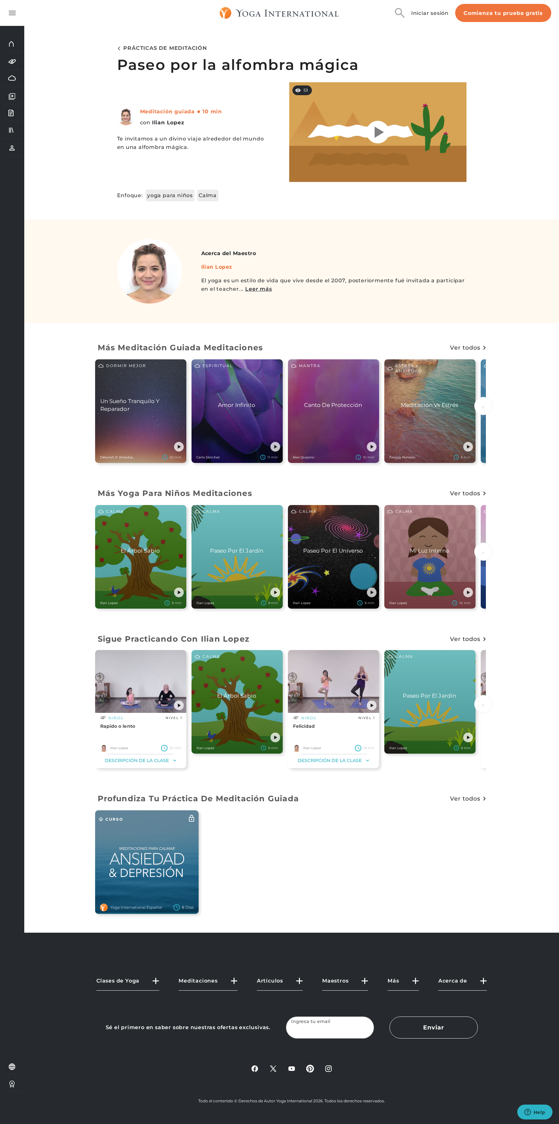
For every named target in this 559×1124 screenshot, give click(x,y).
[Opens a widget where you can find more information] (535, 1113)
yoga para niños (170, 195)
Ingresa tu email (311, 1021)
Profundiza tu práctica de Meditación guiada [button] (198, 798)
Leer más (258, 289)
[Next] (483, 406)
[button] (179, 447)
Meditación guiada (167, 111)
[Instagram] (328, 1068)
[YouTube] (292, 1068)
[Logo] (279, 13)
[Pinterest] (310, 1068)
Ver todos (465, 347)
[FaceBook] (255, 1068)
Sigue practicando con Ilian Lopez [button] (174, 639)
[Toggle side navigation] (12, 12)
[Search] (400, 13)
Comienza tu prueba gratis (503, 13)
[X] (273, 1068)
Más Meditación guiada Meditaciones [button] (180, 347)
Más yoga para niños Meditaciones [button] (175, 493)
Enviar (433, 1027)
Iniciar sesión (430, 13)
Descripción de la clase (137, 760)
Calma (208, 195)
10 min (212, 111)
